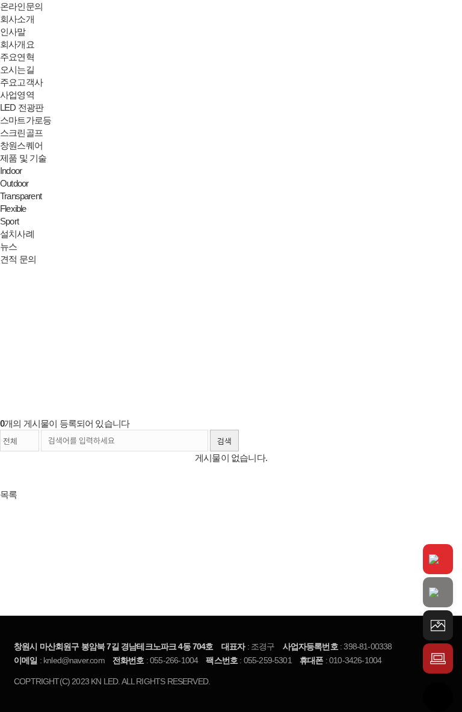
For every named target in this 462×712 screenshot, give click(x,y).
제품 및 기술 (23, 158)
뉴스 (8, 246)
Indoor (11, 171)
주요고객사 (21, 82)
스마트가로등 (25, 120)
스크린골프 (21, 133)
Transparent (21, 196)
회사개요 (17, 44)
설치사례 (17, 234)
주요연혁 (17, 57)
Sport (9, 221)
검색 (224, 441)
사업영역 (17, 95)
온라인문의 (21, 6)
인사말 (13, 31)
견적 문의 (18, 259)
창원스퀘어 (21, 145)
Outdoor (14, 183)
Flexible (13, 208)
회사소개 (17, 19)
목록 (8, 494)
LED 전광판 (21, 107)
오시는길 (17, 69)
